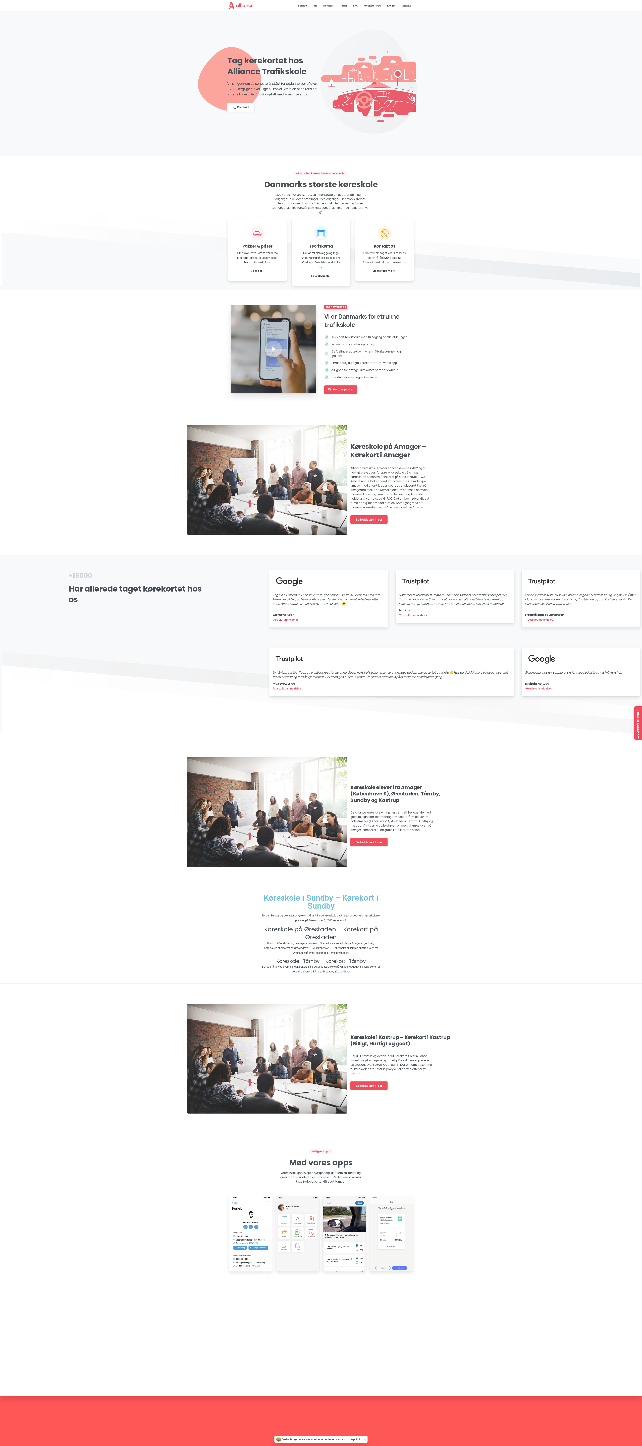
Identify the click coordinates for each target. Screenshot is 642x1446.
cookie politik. (353, 1439)
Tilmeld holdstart (638, 724)
